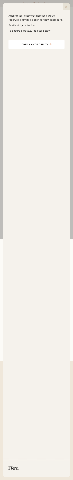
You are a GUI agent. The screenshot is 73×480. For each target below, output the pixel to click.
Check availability (35, 44)
